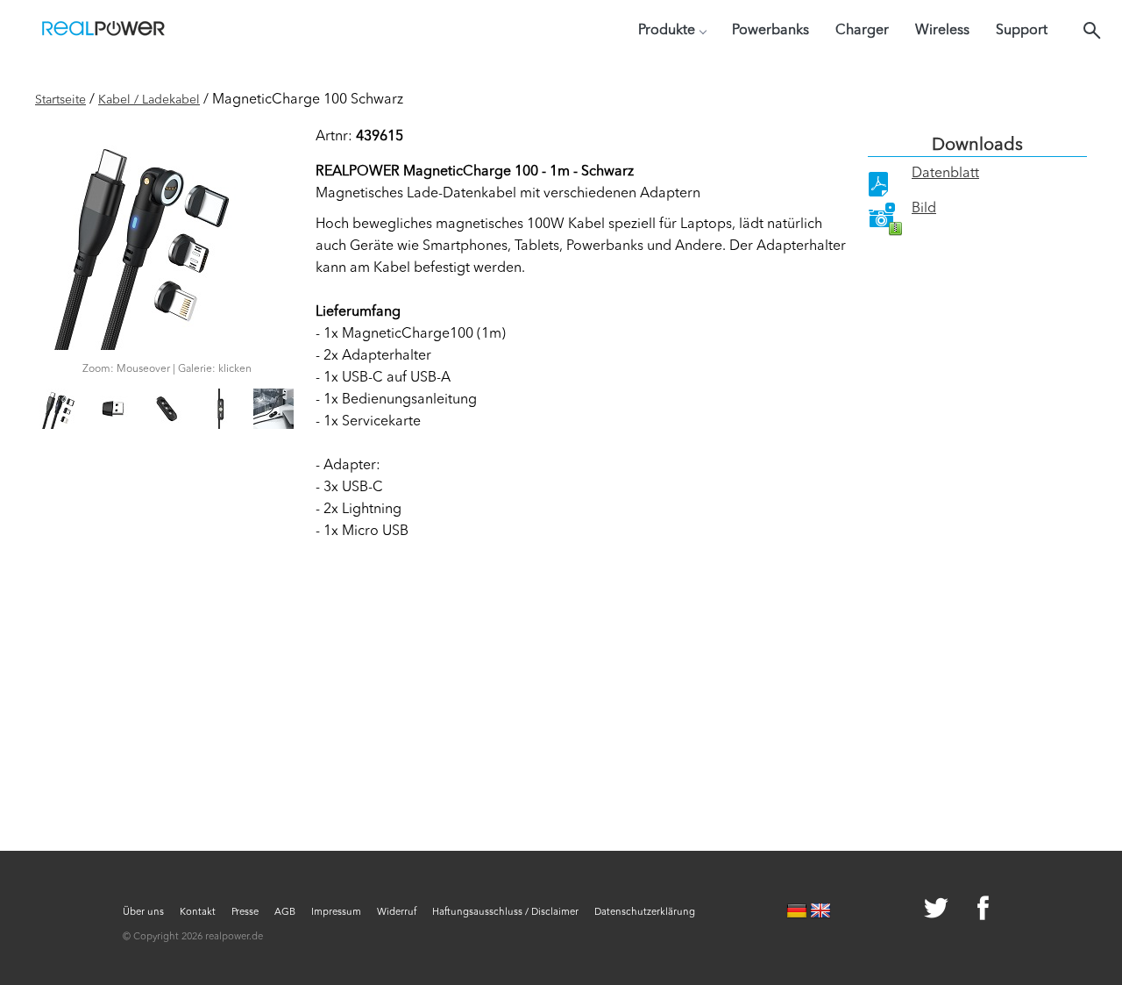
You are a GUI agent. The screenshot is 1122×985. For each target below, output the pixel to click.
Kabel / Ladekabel (149, 100)
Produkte (666, 31)
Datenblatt (945, 174)
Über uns (143, 912)
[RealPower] (103, 30)
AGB (284, 912)
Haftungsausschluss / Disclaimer (505, 912)
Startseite (60, 100)
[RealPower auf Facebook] (962, 910)
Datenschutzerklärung (644, 912)
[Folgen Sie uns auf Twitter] (915, 910)
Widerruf (396, 912)
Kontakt (198, 912)
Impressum (336, 912)
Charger (862, 31)
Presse (245, 912)
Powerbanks (770, 31)
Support (1021, 31)
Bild (924, 209)
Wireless (942, 31)
